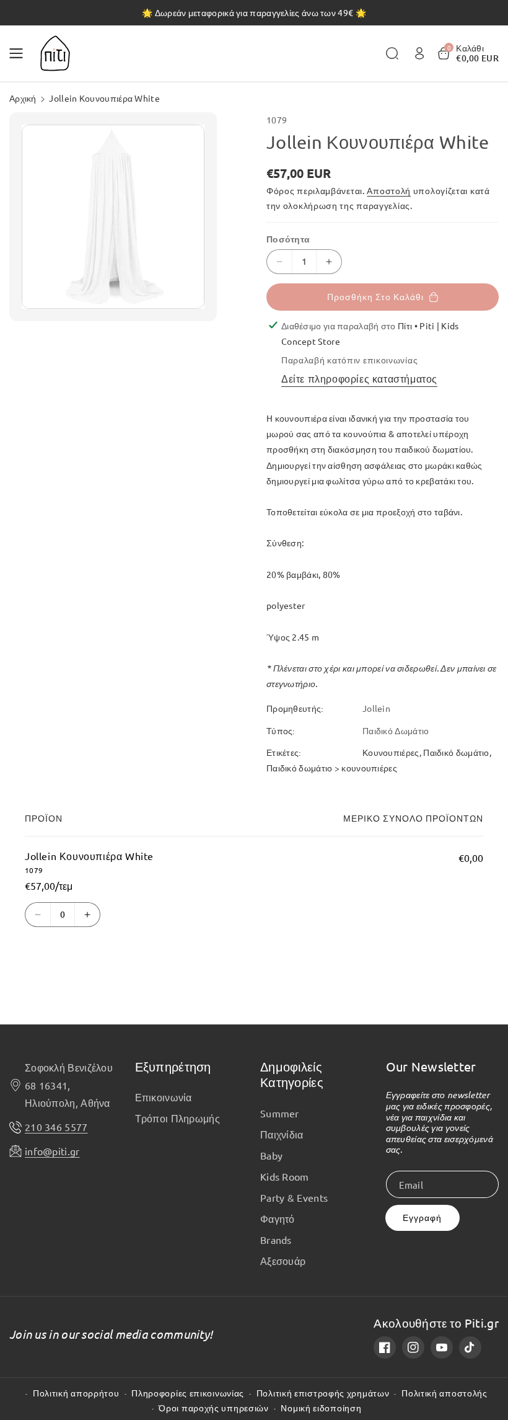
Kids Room (284, 1176)
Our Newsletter (431, 1066)
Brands (276, 1239)
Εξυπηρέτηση (173, 1066)
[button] (19, 53)
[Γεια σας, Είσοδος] (419, 53)
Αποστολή (389, 190)
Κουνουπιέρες (390, 752)
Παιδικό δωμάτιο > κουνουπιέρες (331, 767)
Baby (271, 1155)
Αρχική (23, 98)
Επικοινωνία (163, 1097)
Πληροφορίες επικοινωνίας (187, 1393)
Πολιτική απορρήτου (76, 1393)
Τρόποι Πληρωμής (178, 1118)
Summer (279, 1113)
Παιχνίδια (282, 1134)
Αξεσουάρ (282, 1260)
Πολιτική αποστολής (444, 1393)
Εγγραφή (422, 1217)
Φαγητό (277, 1218)
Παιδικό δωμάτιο (456, 752)
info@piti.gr (52, 1151)
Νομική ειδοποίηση (321, 1408)
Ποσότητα (288, 238)
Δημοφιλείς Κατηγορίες (291, 1074)
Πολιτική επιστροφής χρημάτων (323, 1393)
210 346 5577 (56, 1126)
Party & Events (294, 1197)
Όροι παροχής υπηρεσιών (213, 1408)
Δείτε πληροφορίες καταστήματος (359, 378)
